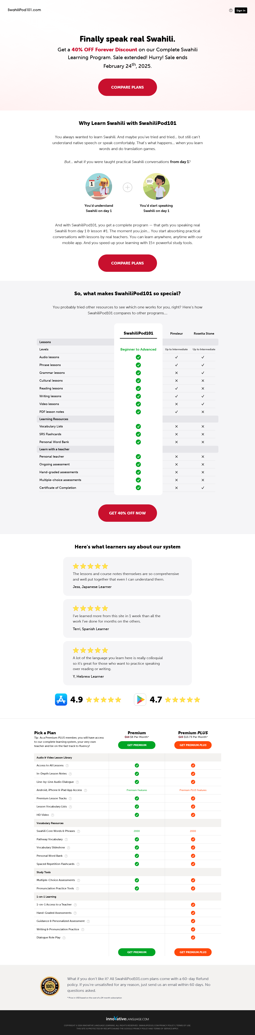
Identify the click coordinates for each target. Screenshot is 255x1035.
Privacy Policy (167, 1025)
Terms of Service (163, 1029)
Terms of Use (183, 1025)
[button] (231, 10)
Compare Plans (127, 87)
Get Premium (136, 745)
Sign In (240, 10)
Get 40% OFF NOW (127, 513)
